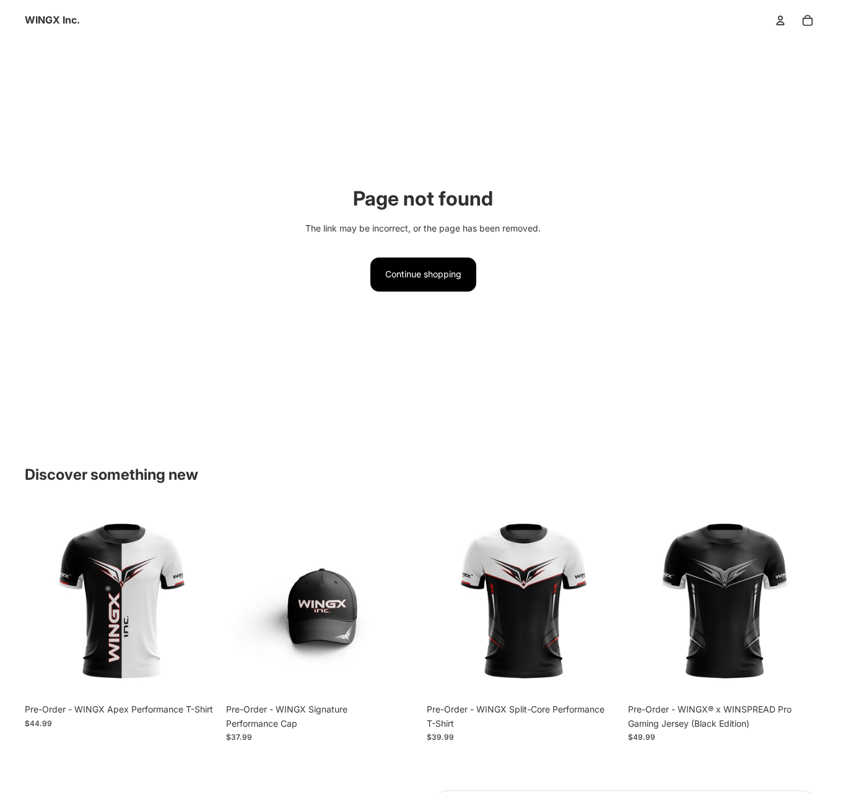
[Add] (199, 679)
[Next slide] (200, 601)
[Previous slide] (43, 601)
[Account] (780, 20)
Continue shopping (423, 274)
